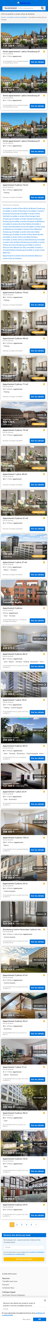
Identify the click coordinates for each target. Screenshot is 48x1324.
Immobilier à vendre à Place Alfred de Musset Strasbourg (24, 208)
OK (39, 1319)
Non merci (26, 1319)
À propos (5, 1285)
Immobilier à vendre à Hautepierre (17, 17)
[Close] (45, 1300)
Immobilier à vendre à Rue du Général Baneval (19, 240)
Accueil (3, 17)
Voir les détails (37, 62)
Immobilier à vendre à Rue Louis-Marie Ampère (20, 237)
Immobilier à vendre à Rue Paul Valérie (17, 224)
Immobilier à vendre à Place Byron (15, 211)
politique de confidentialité (16, 1254)
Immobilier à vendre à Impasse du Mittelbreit (28, 221)
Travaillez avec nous (9, 1281)
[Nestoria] (24, 3)
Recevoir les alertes (24, 1259)
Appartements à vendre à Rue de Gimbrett (18, 256)
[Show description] (44, 51)
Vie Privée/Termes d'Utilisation (13, 1295)
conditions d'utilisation (36, 1252)
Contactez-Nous (8, 1288)
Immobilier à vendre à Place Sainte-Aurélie (27, 234)
